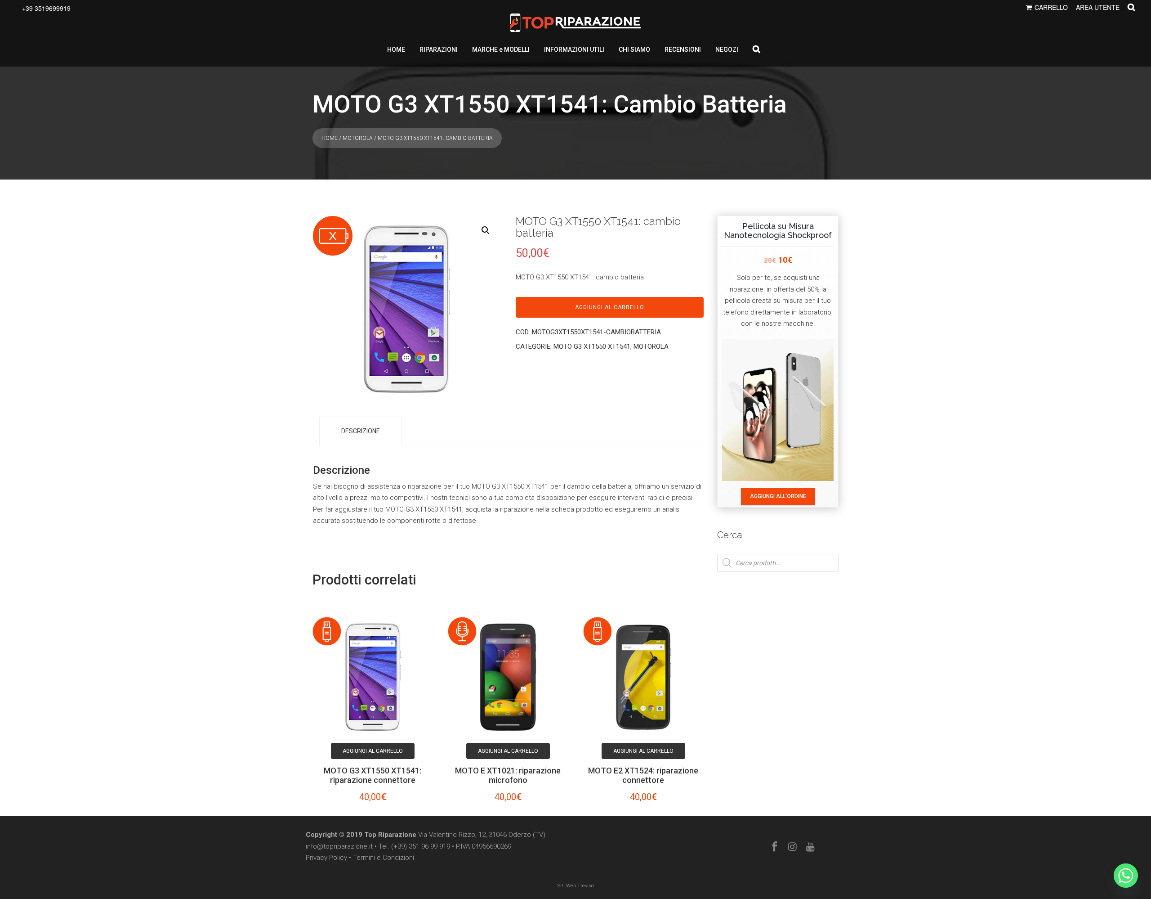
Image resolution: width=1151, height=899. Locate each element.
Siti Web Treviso (575, 886)
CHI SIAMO (634, 49)
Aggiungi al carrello (609, 307)
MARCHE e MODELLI (501, 49)
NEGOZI (726, 49)
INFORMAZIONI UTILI (574, 49)
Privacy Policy (326, 858)
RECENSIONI (683, 49)
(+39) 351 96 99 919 (420, 846)
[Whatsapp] (1126, 875)
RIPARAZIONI (438, 49)
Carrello (1051, 7)
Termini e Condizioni (383, 858)
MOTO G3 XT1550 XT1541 (591, 346)
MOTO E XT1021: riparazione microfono (508, 775)
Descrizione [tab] (360, 431)
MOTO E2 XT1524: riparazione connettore (643, 775)
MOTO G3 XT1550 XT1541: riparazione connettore (372, 775)
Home (329, 138)
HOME (396, 49)
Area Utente (1098, 7)
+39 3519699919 (46, 8)
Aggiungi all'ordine (778, 496)
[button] (485, 230)
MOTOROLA (358, 138)
